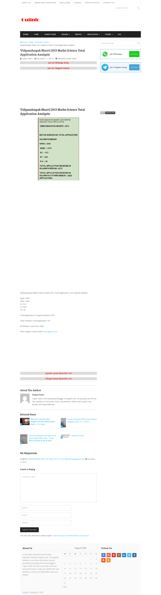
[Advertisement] (95, 21)
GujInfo (26, 592)
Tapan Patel (27, 58)
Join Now (134, 54)
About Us (26, 2)
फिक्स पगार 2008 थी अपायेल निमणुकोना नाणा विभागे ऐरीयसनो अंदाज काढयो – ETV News (43, 421)
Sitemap (78, 2)
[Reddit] (103, 560)
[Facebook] (103, 555)
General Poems (77, 435)
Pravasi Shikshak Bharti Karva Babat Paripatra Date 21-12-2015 (82, 420)
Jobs (36, 34)
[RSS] (109, 560)
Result (78, 34)
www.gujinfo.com (50, 331)
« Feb (64, 587)
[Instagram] (119, 555)
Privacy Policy (92, 2)
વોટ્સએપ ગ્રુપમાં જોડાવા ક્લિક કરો (58, 373)
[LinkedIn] (124, 555)
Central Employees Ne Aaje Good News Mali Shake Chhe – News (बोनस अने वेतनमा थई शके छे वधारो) (42, 438)
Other (108, 34)
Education (93, 34)
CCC (119, 34)
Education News (64, 58)
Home (25, 34)
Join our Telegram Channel (58, 68)
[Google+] (109, 555)
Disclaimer (64, 2)
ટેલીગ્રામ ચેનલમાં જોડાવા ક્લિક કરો (58, 379)
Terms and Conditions (45, 2)
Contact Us (108, 2)
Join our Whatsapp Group (58, 63)
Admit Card (50, 34)
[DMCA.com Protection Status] (107, 113)
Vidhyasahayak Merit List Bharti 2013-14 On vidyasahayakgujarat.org (56, 459)
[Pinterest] (114, 555)
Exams (65, 34)
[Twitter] (129, 555)
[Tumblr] (134, 555)
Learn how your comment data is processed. (70, 535)
